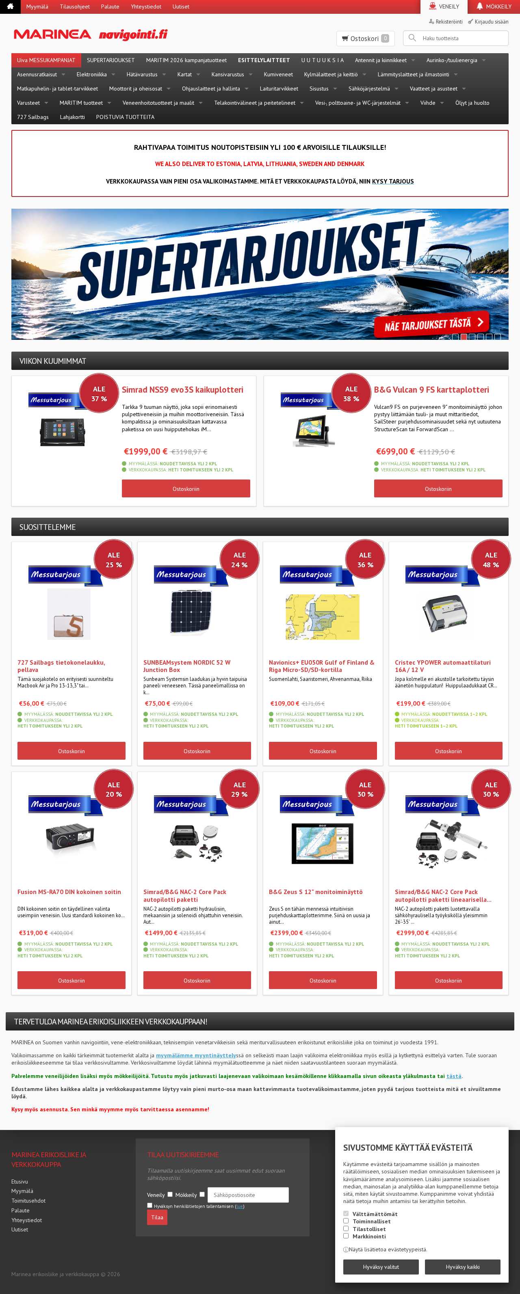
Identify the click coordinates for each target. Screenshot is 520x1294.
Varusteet (28, 102)
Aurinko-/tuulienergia (452, 60)
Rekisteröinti (449, 21)
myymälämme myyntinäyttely (196, 1055)
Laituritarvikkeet (279, 88)
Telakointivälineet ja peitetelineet (254, 102)
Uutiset (181, 6)
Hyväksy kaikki (463, 1266)
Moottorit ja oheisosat (135, 88)
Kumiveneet (278, 74)
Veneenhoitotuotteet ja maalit (158, 102)
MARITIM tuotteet (81, 102)
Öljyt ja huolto (472, 102)
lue (239, 1206)
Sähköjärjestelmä (369, 88)
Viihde (428, 102)
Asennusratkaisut (37, 74)
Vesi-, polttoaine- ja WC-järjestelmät (358, 102)
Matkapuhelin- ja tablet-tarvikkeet (57, 88)
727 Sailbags (33, 117)
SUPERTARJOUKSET (111, 60)
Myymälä (37, 6)
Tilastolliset (369, 1229)
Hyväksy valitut (381, 1266)
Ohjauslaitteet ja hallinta (211, 88)
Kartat (185, 74)
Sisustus (319, 88)
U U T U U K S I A (322, 60)
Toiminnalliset (372, 1221)
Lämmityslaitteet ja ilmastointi (413, 74)
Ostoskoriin (186, 489)
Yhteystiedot (146, 6)
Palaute (110, 6)
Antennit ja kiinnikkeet (381, 60)
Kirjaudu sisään (492, 21)
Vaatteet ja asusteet (433, 88)
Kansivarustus (228, 74)
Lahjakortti (72, 117)
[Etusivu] (10, 7)
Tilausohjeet (75, 6)
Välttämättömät (375, 1214)
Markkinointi (369, 1236)
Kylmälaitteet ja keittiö (331, 74)
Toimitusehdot (28, 1200)
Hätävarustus (142, 74)
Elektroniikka (92, 74)
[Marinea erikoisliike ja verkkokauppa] (123, 33)
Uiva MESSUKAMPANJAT (46, 60)
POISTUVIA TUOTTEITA (125, 117)
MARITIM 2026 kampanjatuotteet (186, 60)
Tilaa (157, 1217)
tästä (454, 1076)
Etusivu (19, 1181)
